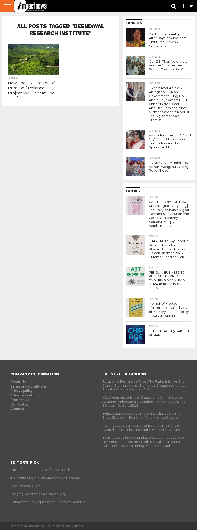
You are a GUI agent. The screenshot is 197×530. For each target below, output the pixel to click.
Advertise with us (24, 395)
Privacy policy (21, 391)
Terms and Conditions (28, 386)
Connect (17, 409)
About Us (18, 382)
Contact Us (19, 400)
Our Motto (19, 404)
